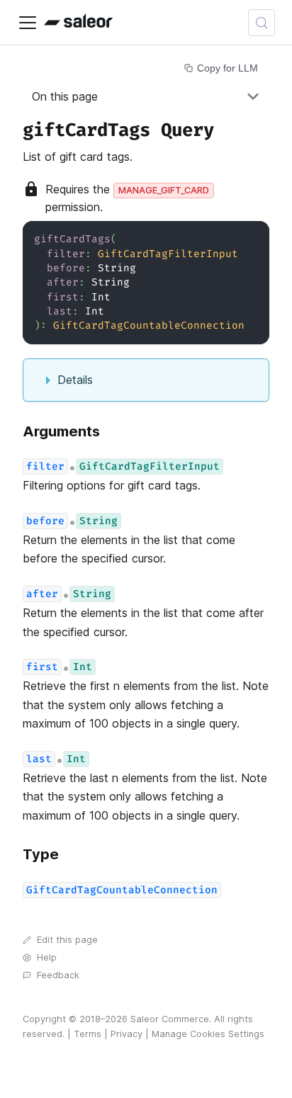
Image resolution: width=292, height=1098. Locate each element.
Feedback (58, 975)
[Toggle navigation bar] (27, 22)
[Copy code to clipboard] (252, 238)
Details (75, 380)
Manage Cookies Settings (208, 1034)
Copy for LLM (227, 68)
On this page (65, 96)
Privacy (126, 1034)
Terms (87, 1034)
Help (47, 957)
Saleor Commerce (169, 1019)
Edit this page (67, 939)
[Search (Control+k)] (261, 22)
